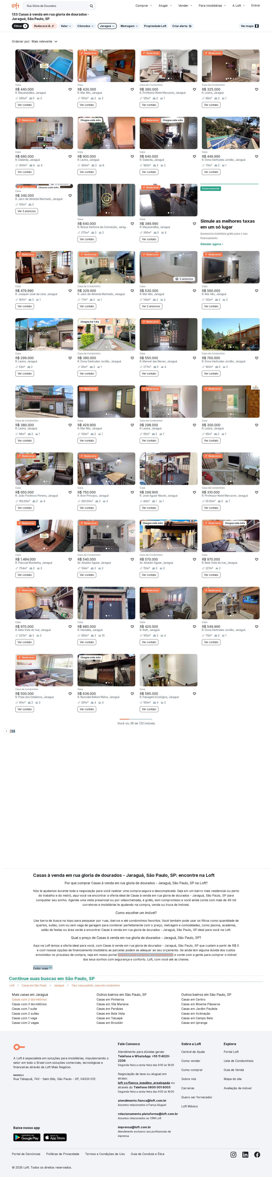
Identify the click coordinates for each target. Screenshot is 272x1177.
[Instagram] (233, 1155)
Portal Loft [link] (231, 1052)
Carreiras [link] (187, 1088)
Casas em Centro (193, 999)
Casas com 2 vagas (25, 1023)
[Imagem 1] (44, 78)
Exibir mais (40, 968)
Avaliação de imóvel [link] (237, 1088)
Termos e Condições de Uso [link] (105, 1154)
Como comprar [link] (192, 1070)
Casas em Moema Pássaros (200, 1004)
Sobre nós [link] (188, 1079)
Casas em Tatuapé (109, 1018)
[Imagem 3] (49, 78)
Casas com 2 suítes (25, 1013)
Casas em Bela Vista (111, 1013)
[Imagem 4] (114, 78)
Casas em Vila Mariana (112, 1004)
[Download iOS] (55, 1138)
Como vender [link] (190, 1061)
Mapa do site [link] (233, 1079)
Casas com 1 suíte (24, 1009)
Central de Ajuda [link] (193, 1052)
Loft (12, 985)
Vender (183, 5)
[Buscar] (91, 6)
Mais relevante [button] (42, 41)
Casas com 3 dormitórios (29, 1004)
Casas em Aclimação (195, 1013)
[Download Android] (27, 1138)
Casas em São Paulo (34, 985)
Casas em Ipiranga (194, 1023)
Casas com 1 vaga (24, 1018)
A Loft (236, 5)
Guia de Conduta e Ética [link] (147, 1154)
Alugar (163, 5)
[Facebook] (257, 1155)
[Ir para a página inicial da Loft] (17, 6)
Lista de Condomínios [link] (238, 1061)
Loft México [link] (189, 1106)
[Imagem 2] (46, 78)
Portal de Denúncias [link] (26, 1154)
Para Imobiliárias (210, 5)
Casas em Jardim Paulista (199, 1009)
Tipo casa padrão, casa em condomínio (95, 985)
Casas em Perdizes (110, 1009)
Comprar (142, 5)
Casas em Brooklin (110, 1023)
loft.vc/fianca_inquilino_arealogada (144, 1083)
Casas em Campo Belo (197, 1018)
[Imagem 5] (54, 78)
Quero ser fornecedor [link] (196, 1097)
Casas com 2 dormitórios (29, 999)
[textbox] (59, 5)
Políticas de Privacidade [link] (62, 1154)
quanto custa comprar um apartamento (145, 955)
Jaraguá (59, 985)
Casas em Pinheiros (110, 999)
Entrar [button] (255, 5)
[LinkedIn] (245, 1155)
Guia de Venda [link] (234, 1070)
